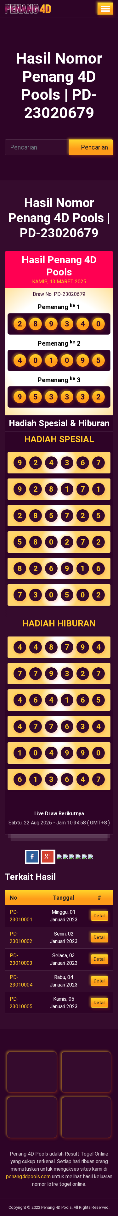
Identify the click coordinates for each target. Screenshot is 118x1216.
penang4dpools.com (28, 1176)
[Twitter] (86, 1072)
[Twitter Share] (59, 856)
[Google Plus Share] (48, 856)
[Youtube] (86, 1117)
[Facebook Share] (32, 856)
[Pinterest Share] (71, 856)
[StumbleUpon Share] (78, 856)
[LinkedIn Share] (65, 856)
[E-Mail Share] (90, 856)
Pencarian (93, 147)
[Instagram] (32, 1117)
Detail (99, 915)
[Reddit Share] (84, 856)
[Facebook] (32, 1072)
